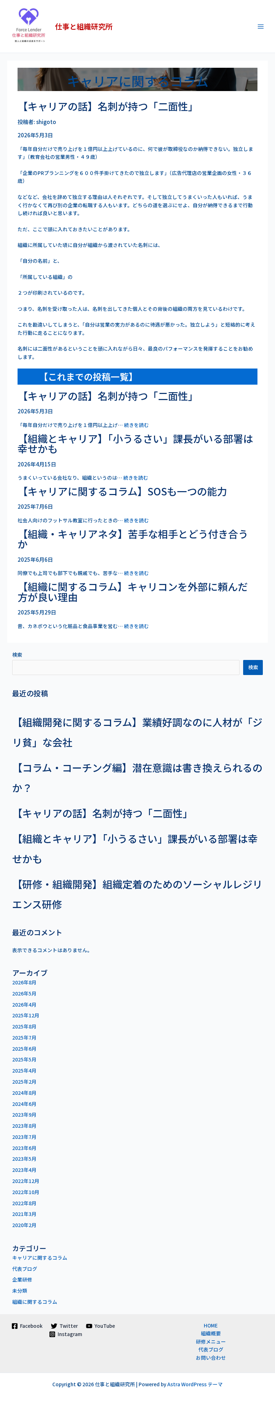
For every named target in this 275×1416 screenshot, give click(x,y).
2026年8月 (24, 982)
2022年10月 (25, 1192)
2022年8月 (24, 1203)
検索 (17, 654)
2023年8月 (24, 1125)
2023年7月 (24, 1136)
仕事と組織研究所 (83, 26)
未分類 (19, 1290)
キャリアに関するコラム (39, 1257)
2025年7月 (24, 1037)
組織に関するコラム (34, 1301)
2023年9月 (24, 1114)
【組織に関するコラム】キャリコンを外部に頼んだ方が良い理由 (133, 591)
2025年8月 (24, 1026)
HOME (211, 1325)
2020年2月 (24, 1225)
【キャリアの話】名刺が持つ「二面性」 (108, 106)
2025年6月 (24, 1048)
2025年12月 (25, 1015)
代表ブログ (24, 1268)
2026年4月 (24, 1004)
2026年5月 (24, 993)
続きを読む (136, 424)
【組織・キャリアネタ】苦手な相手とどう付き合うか (133, 539)
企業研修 (22, 1279)
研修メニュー (211, 1341)
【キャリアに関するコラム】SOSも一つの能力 (122, 491)
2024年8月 (24, 1092)
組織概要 (211, 1333)
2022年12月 (25, 1180)
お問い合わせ (211, 1357)
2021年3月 (24, 1213)
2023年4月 (24, 1169)
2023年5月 (24, 1158)
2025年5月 (24, 1059)
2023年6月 (24, 1147)
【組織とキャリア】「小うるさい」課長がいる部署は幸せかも (135, 443)
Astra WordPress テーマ (195, 1384)
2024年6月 (24, 1103)
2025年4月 (24, 1070)
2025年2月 (24, 1081)
